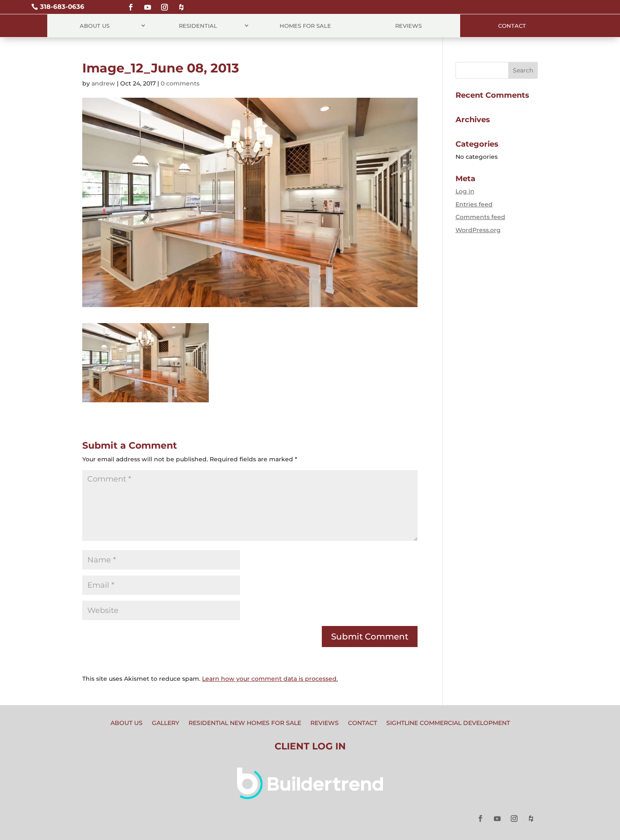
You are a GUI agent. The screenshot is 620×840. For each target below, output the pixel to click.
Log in (465, 191)
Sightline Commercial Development (448, 723)
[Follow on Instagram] (164, 3)
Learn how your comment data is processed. (270, 678)
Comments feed (480, 217)
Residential (198, 25)
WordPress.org (478, 230)
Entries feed (474, 204)
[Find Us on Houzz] (181, 3)
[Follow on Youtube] (147, 3)
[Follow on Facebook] (130, 3)
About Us (95, 25)
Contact (512, 25)
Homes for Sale (305, 25)
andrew (103, 83)
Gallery (165, 723)
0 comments (180, 83)
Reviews (408, 25)
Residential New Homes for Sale (245, 723)
